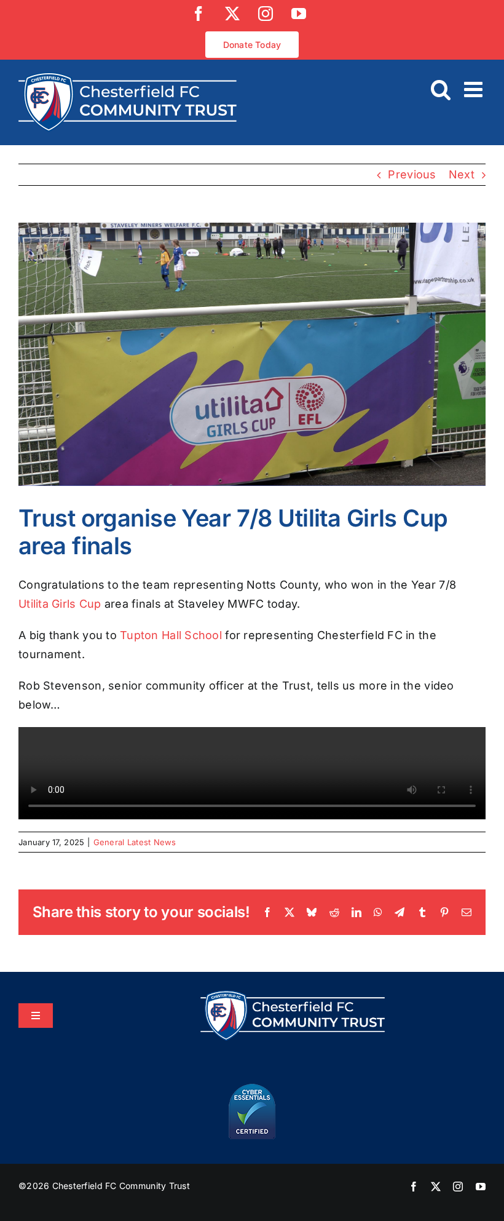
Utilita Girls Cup (59, 603)
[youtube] (481, 1186)
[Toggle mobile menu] (475, 89)
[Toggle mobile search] (441, 89)
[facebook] (414, 1186)
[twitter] (436, 1186)
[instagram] (458, 1186)
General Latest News (134, 842)
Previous (412, 174)
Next (461, 174)
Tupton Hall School (171, 635)
